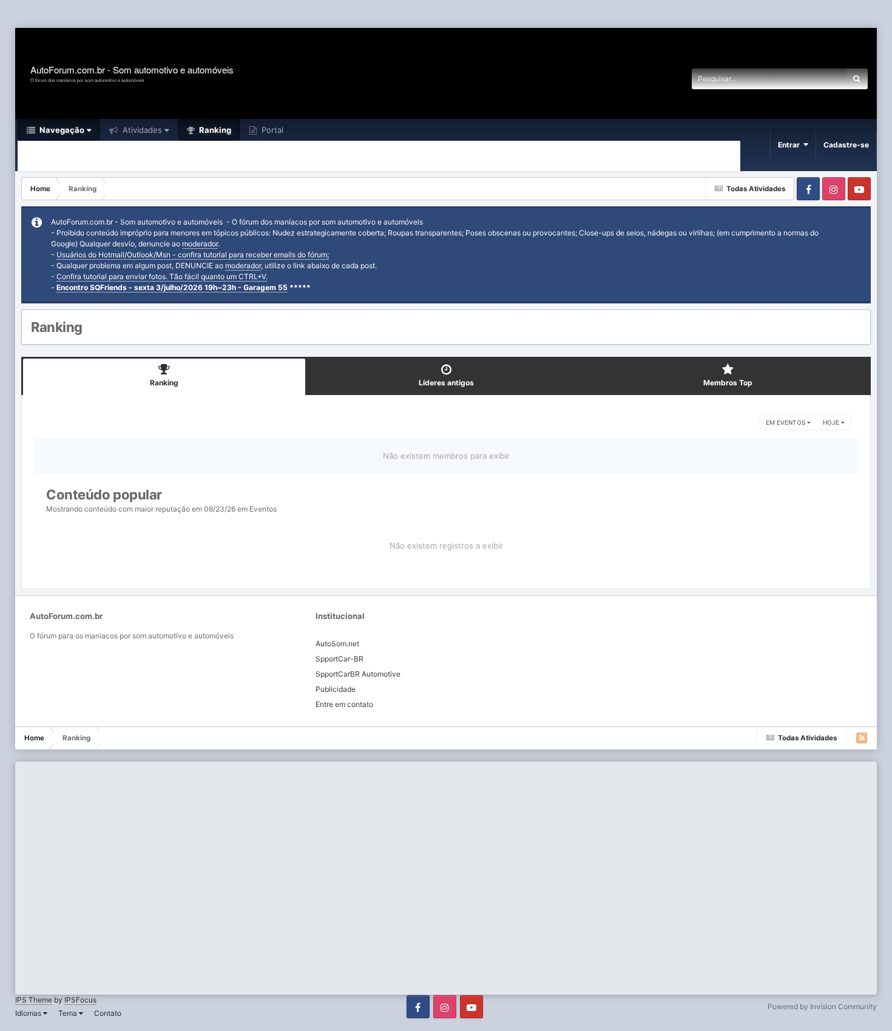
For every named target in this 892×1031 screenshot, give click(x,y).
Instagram (833, 188)
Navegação (61, 130)
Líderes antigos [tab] (446, 382)
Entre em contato (344, 704)
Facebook (808, 188)
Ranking (214, 130)
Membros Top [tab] (727, 382)
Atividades (141, 130)
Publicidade (336, 689)
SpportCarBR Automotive (358, 673)
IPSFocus (80, 999)
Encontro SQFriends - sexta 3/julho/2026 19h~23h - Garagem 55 (172, 287)
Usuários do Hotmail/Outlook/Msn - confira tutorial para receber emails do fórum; (192, 254)
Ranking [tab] (164, 382)
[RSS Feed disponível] (861, 737)
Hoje (832, 422)
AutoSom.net (337, 643)
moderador (200, 243)
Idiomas (29, 1013)
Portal (271, 130)
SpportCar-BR (339, 658)
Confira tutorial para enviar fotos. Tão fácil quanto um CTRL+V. (162, 276)
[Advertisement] (221, 14)
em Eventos (786, 422)
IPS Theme (33, 999)
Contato (107, 1013)
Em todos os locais (798, 78)
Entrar (790, 144)
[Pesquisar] (857, 79)
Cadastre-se (846, 144)
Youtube (859, 188)
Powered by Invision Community (822, 1006)
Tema (68, 1013)
